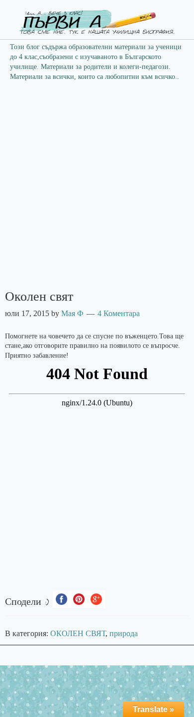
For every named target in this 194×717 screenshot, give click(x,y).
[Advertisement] (97, 188)
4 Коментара (118, 313)
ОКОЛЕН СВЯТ (77, 633)
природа (123, 633)
